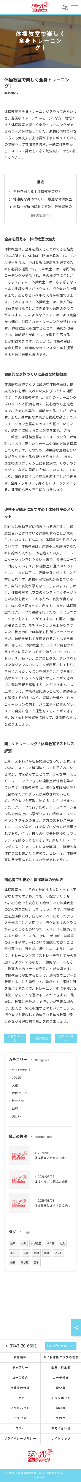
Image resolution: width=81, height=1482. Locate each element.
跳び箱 (25, 1262)
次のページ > (65, 1038)
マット (58, 1253)
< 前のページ (15, 1038)
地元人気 (18, 1101)
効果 (13, 1243)
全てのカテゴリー (24, 1070)
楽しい (16, 1116)
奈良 (23, 1243)
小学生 (14, 1253)
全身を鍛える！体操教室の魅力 (37, 192)
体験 (46, 1253)
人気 (15, 1085)
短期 (36, 1253)
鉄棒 (13, 1262)
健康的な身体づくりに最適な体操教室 (42, 199)
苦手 (36, 1262)
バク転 (16, 1077)
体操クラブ (19, 1093)
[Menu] (74, 7)
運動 (26, 1253)
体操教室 (36, 1243)
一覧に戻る (40, 1038)
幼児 (15, 1108)
